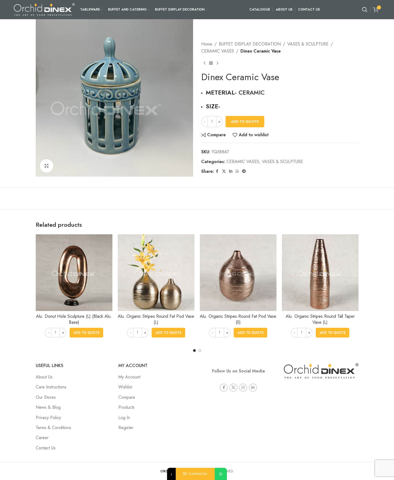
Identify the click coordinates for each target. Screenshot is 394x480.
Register (125, 427)
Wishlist (125, 387)
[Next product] (217, 63)
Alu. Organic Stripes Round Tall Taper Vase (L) (320, 319)
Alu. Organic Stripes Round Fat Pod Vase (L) (156, 319)
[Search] (364, 9)
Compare (126, 397)
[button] (86, 333)
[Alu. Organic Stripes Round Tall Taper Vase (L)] (320, 272)
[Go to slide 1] (194, 350)
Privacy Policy (48, 417)
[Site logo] (44, 9)
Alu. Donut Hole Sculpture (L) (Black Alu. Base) (74, 319)
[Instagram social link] (243, 388)
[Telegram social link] (244, 171)
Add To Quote (245, 121)
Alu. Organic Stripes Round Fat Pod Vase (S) (238, 319)
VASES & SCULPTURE (307, 44)
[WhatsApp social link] (237, 171)
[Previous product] (204, 63)
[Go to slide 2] (199, 350)
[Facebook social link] (217, 171)
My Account (129, 377)
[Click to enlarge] (46, 166)
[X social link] (223, 171)
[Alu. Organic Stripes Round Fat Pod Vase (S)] (238, 272)
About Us (44, 377)
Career (42, 437)
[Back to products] (211, 63)
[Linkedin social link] (230, 171)
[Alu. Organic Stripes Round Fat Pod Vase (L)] (156, 272)
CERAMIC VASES (217, 51)
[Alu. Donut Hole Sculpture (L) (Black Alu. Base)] (74, 272)
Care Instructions (51, 387)
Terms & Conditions (53, 427)
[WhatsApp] (221, 474)
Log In (124, 417)
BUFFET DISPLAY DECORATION (250, 44)
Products (126, 407)
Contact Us (46, 448)
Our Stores (46, 397)
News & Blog (48, 407)
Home (206, 44)
